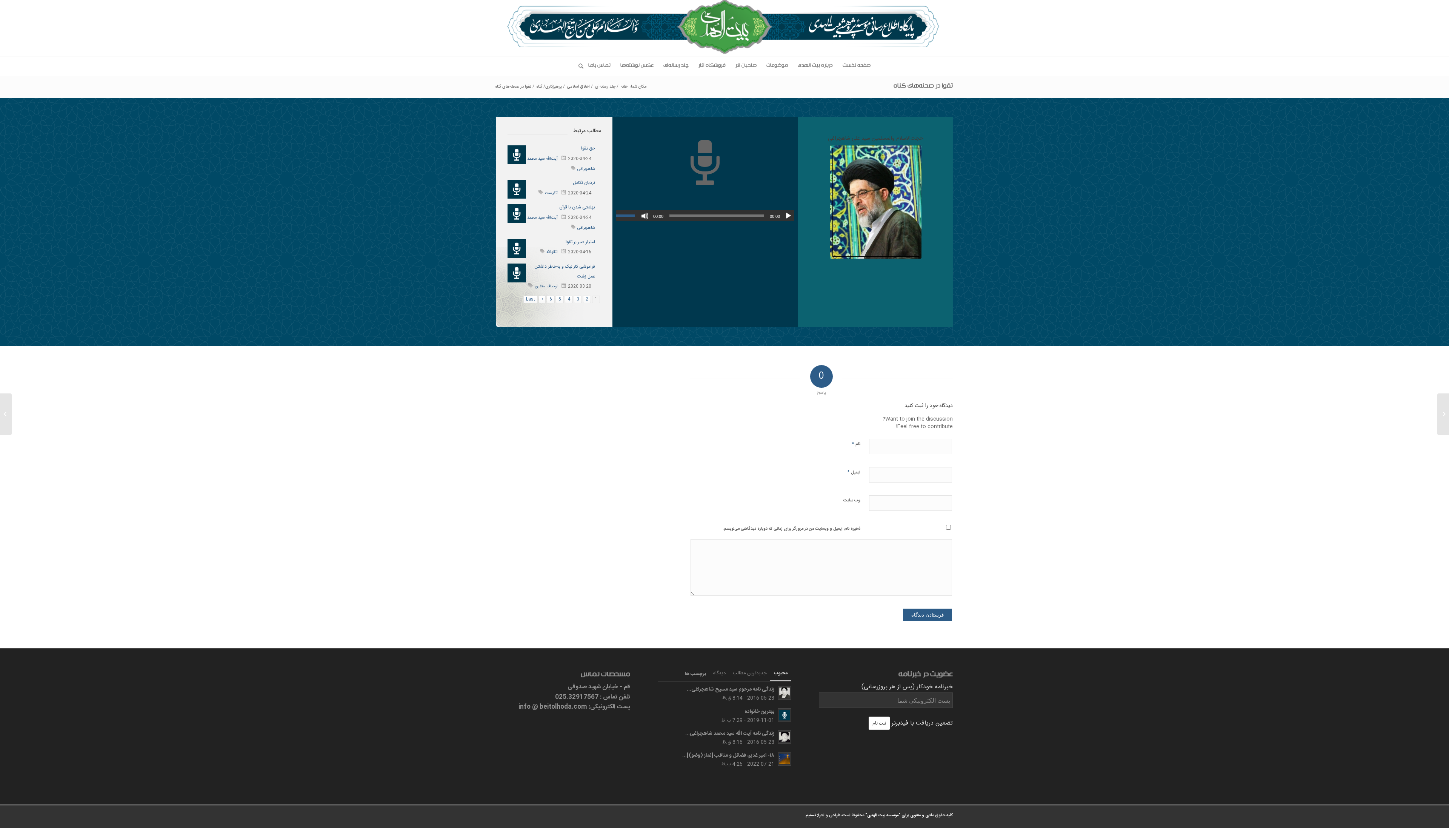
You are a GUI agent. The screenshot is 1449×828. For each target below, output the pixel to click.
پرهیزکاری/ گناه (549, 87)
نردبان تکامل (584, 183)
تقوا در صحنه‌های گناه (923, 87)
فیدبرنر (900, 723)
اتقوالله (552, 252)
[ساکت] (645, 216)
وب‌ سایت (851, 500)
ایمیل (853, 472)
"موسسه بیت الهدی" (882, 815)
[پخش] (788, 216)
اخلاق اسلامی (578, 87)
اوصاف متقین (546, 286)
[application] (705, 215)
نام (856, 444)
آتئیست (551, 193)
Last (530, 299)
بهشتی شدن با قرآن (577, 207)
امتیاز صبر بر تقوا (580, 242)
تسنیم (811, 815)
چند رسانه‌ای (605, 87)
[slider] (627, 215)
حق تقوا (588, 148)
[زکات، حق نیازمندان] (1443, 414)
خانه (624, 87)
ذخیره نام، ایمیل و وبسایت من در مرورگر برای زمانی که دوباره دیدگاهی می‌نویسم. (791, 529)
